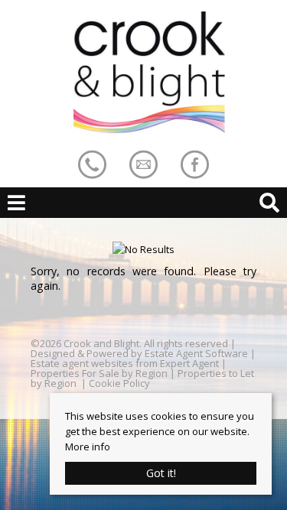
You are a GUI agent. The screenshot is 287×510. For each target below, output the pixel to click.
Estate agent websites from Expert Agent (125, 363)
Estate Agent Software (196, 353)
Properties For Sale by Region (99, 373)
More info (87, 446)
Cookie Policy (119, 383)
